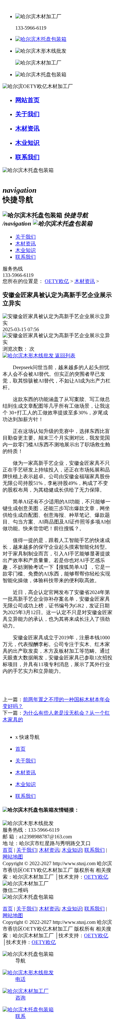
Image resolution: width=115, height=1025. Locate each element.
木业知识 (25, 784)
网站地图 (13, 856)
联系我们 (25, 796)
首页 (20, 749)
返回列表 (64, 355)
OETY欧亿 (57, 281)
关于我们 (25, 760)
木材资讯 (84, 281)
